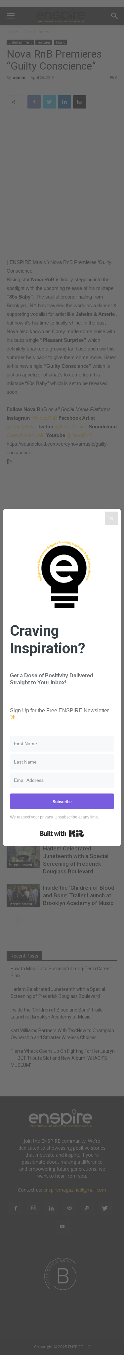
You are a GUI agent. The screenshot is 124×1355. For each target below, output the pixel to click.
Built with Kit (62, 833)
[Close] (111, 518)
